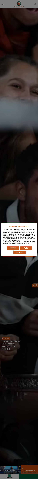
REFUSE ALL (13, 248)
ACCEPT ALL (19, 252)
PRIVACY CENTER (26, 248)
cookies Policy (25, 243)
